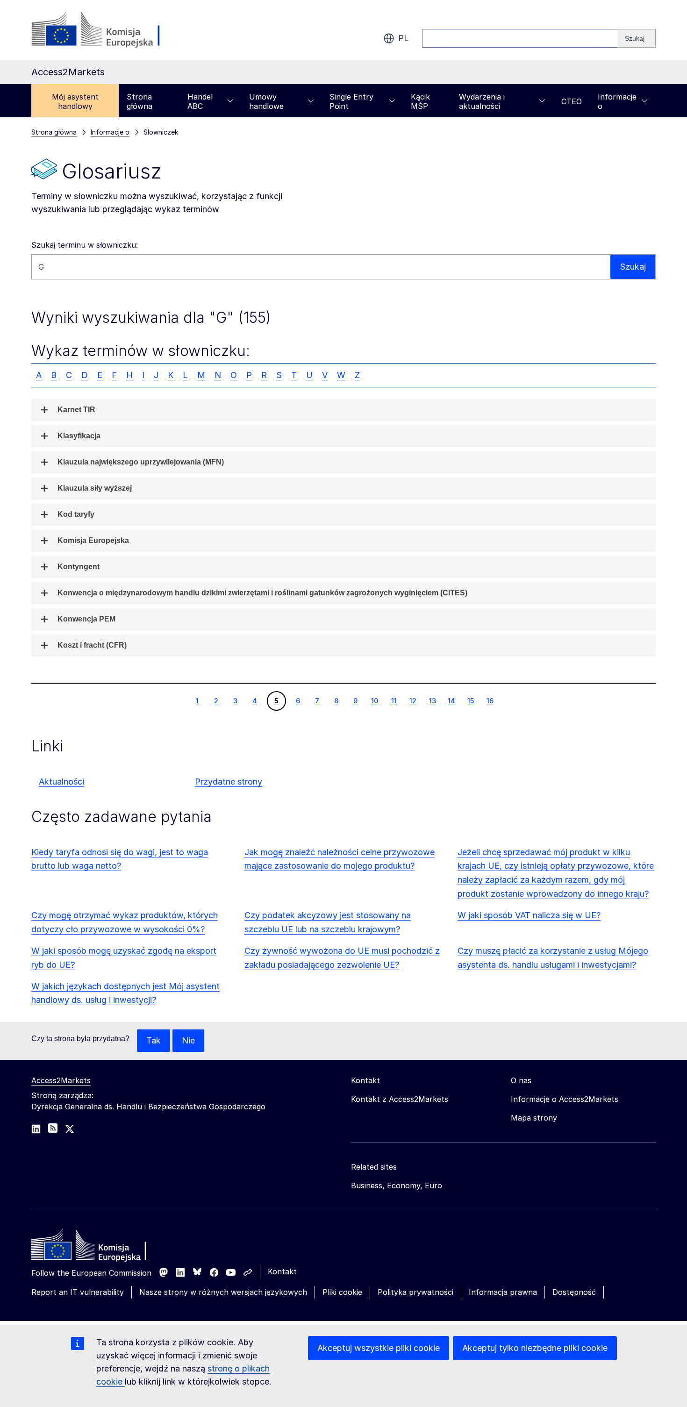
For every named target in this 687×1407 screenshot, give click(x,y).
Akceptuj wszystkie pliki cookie (378, 1348)
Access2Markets (61, 1080)
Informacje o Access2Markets (564, 1099)
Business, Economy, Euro (396, 1185)
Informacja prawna (503, 1292)
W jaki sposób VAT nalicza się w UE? (529, 915)
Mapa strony (534, 1117)
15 (470, 700)
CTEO (571, 101)
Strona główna (139, 101)
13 (432, 700)
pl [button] (403, 38)
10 (374, 700)
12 (412, 700)
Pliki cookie (342, 1292)
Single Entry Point (351, 101)
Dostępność (574, 1292)
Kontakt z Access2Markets (399, 1099)
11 (394, 700)
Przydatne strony (228, 781)
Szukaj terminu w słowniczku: (84, 245)
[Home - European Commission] (99, 1247)
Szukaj (633, 266)
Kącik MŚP (420, 101)
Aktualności (61, 781)
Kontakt (282, 1271)
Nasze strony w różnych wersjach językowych (223, 1292)
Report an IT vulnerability (77, 1292)
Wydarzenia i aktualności (482, 101)
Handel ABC (200, 101)
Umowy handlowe (266, 101)
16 (490, 700)
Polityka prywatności (415, 1292)
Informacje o (617, 101)
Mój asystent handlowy (75, 101)
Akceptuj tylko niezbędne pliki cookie (535, 1348)
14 (451, 700)
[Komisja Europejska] (106, 30)
